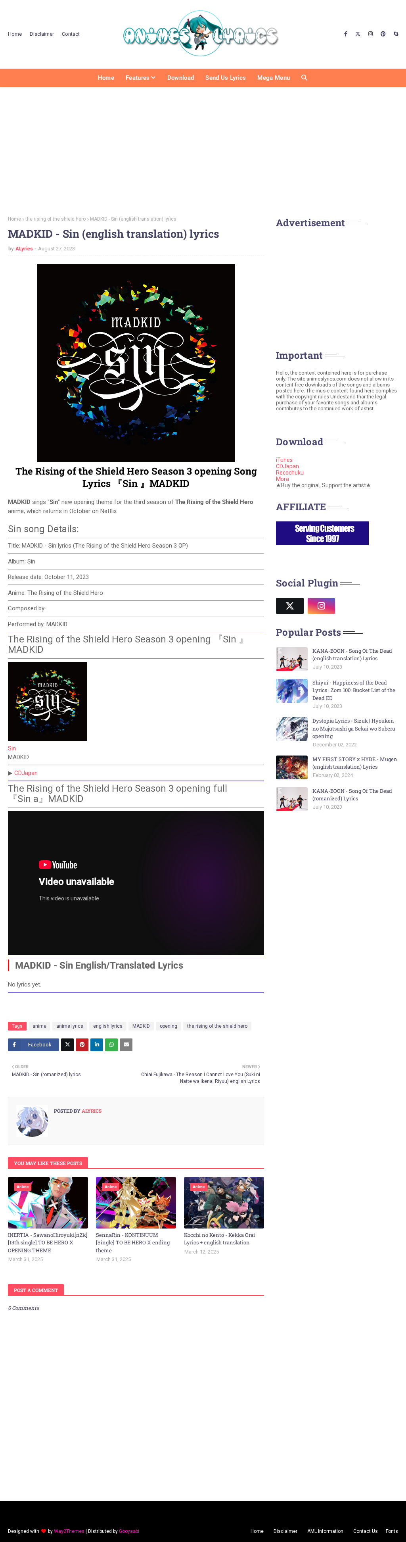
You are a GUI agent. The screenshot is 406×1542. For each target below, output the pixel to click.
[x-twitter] (357, 34)
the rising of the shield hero (55, 219)
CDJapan (26, 773)
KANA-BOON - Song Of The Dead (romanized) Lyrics (352, 794)
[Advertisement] (203, 148)
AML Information (325, 1531)
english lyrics (108, 1026)
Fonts (392, 1531)
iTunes (284, 460)
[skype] (395, 34)
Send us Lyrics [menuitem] (225, 77)
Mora (282, 479)
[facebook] (345, 34)
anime (39, 1026)
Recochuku (290, 472)
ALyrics (24, 249)
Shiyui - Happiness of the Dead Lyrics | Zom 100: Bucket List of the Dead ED (353, 690)
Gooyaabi (129, 1531)
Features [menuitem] (137, 77)
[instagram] (370, 34)
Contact (71, 34)
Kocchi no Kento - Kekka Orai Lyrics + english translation (219, 1238)
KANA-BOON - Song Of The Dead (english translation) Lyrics (352, 654)
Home (15, 34)
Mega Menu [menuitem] (273, 77)
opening (168, 1026)
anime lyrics (69, 1026)
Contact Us (365, 1531)
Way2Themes (69, 1531)
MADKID (141, 1026)
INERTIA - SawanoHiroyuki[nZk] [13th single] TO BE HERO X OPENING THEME (48, 1242)
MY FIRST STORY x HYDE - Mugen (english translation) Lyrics (354, 763)
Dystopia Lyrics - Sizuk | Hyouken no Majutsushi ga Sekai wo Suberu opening (353, 728)
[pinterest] (383, 34)
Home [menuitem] (106, 77)
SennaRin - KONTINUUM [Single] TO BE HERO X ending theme (133, 1242)
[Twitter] (67, 1044)
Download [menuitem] (180, 77)
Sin (12, 748)
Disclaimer (42, 34)
